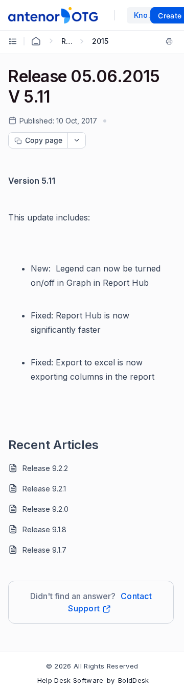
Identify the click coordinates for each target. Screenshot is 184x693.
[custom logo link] (53, 15)
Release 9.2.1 (44, 488)
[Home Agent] (36, 41)
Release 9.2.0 (45, 509)
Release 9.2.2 (45, 468)
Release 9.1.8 (44, 529)
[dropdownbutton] (76, 140)
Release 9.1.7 (44, 550)
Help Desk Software (70, 680)
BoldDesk (133, 680)
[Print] (169, 41)
